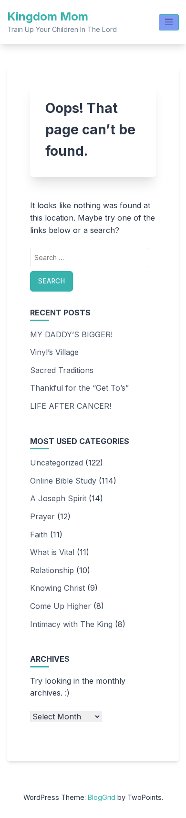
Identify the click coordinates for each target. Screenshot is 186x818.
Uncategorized (56, 462)
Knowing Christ (57, 588)
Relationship (52, 570)
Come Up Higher (60, 606)
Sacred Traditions (61, 370)
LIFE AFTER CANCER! (70, 406)
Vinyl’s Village (54, 352)
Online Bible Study (63, 480)
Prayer (42, 516)
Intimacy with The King (71, 624)
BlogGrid (101, 797)
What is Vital (52, 552)
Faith (39, 534)
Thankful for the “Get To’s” (79, 388)
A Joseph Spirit (58, 498)
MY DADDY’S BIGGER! (71, 334)
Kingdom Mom (47, 16)
